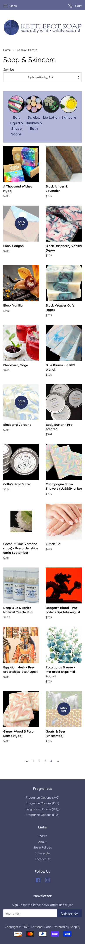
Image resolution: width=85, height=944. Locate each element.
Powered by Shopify (66, 927)
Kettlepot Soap (41, 927)
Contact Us (42, 859)
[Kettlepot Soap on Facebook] (38, 881)
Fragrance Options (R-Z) (42, 814)
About (42, 841)
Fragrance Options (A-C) (42, 797)
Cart (78, 6)
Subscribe (69, 913)
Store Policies (42, 847)
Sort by (8, 70)
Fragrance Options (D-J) (42, 803)
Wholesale (43, 853)
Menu (12, 6)
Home (7, 49)
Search (42, 836)
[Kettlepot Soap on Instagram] (47, 881)
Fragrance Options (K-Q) (43, 809)
